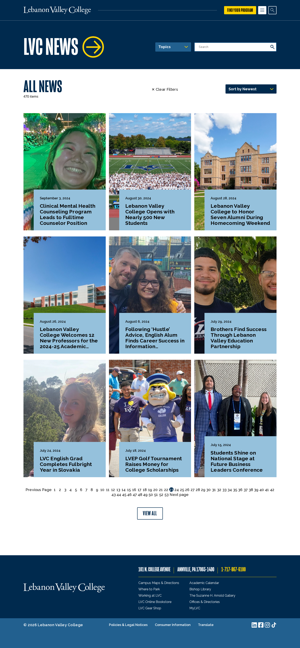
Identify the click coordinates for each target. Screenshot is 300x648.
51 (156, 494)
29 (203, 490)
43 (113, 494)
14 (124, 490)
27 (193, 490)
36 (240, 490)
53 (166, 494)
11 (107, 490)
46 (129, 494)
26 (187, 490)
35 (235, 490)
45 (124, 494)
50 (151, 494)
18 (145, 490)
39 (256, 490)
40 (261, 490)
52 (161, 494)
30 (208, 490)
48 (140, 494)
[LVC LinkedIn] (254, 625)
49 (145, 494)
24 (176, 490)
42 (272, 490)
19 (150, 490)
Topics (164, 47)
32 (219, 490)
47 (135, 494)
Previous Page (38, 490)
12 (113, 490)
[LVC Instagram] (267, 625)
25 (182, 490)
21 (161, 490)
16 (134, 490)
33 (224, 490)
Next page (179, 494)
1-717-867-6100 (233, 569)
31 (214, 490)
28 (198, 490)
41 (267, 490)
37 (246, 490)
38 (251, 490)
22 (166, 490)
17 (139, 490)
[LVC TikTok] (274, 625)
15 (129, 490)
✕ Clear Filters (165, 89)
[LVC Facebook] (260, 625)
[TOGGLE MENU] (262, 10)
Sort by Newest (243, 89)
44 (119, 494)
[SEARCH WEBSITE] (272, 10)
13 (118, 490)
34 (230, 490)
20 (155, 490)
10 (102, 490)
